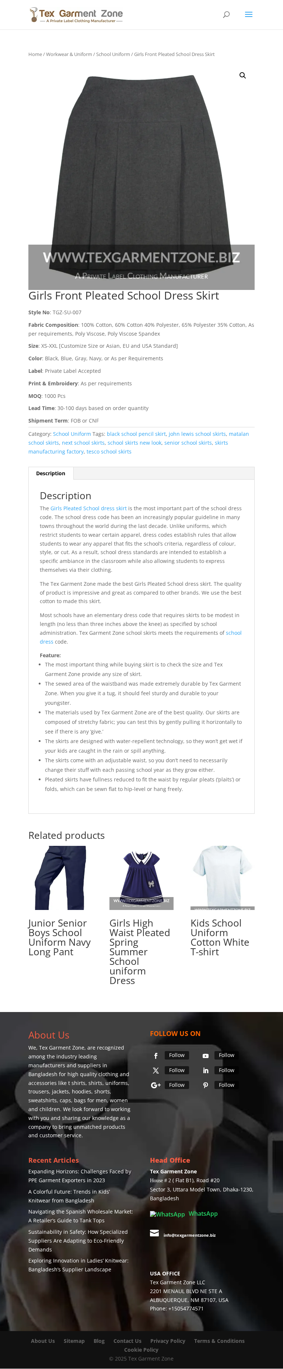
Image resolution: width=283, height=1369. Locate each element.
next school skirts (83, 442)
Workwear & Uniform (69, 54)
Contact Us (127, 1340)
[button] (242, 75)
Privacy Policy (167, 1340)
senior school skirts (188, 442)
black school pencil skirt (136, 433)
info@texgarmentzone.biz (190, 1235)
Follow (177, 1054)
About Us (43, 1340)
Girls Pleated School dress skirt (88, 508)
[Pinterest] (206, 1085)
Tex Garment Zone (61, 1047)
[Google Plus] (156, 1085)
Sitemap (74, 1340)
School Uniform (113, 54)
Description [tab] (50, 473)
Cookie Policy (141, 1349)
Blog (100, 1340)
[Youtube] (206, 1056)
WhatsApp (202, 1213)
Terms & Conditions (219, 1340)
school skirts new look (134, 442)
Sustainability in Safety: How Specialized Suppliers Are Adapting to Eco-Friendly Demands (78, 1240)
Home (35, 54)
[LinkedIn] (206, 1070)
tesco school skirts (109, 451)
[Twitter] (156, 1070)
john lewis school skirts (197, 433)
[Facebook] (156, 1056)
